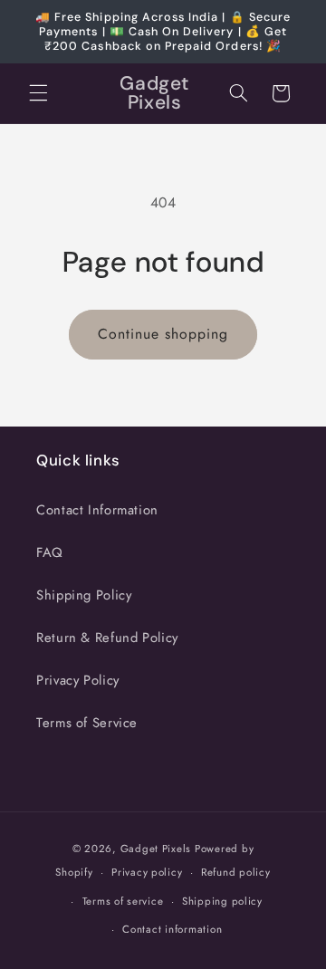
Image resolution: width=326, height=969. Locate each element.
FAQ (49, 552)
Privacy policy (146, 872)
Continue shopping (163, 333)
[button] (38, 93)
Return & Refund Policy (107, 638)
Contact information (172, 929)
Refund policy (236, 872)
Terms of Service (87, 723)
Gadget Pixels (156, 848)
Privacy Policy (78, 680)
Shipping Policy (83, 595)
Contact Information (97, 510)
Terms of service (123, 901)
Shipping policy (222, 901)
